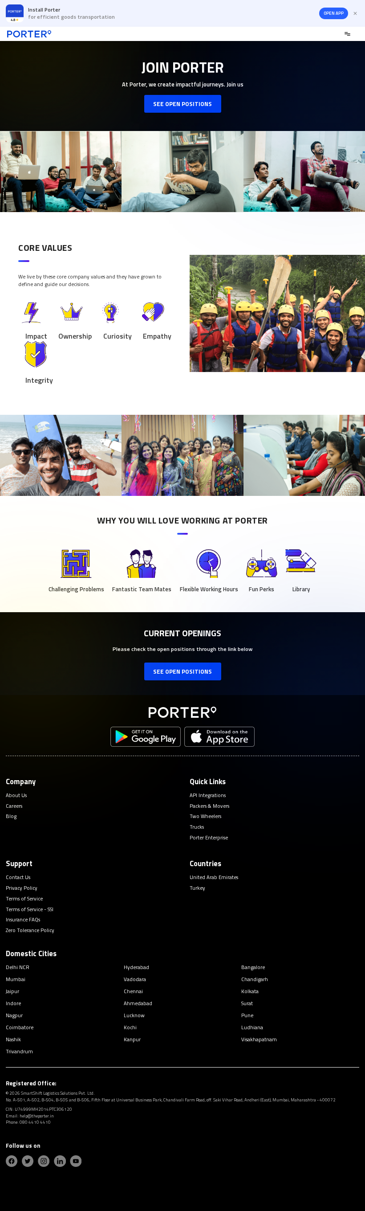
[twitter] (27, 1161)
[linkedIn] (59, 1161)
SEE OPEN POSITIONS (182, 103)
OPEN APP (334, 13)
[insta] (43, 1161)
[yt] (75, 1161)
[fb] (11, 1161)
